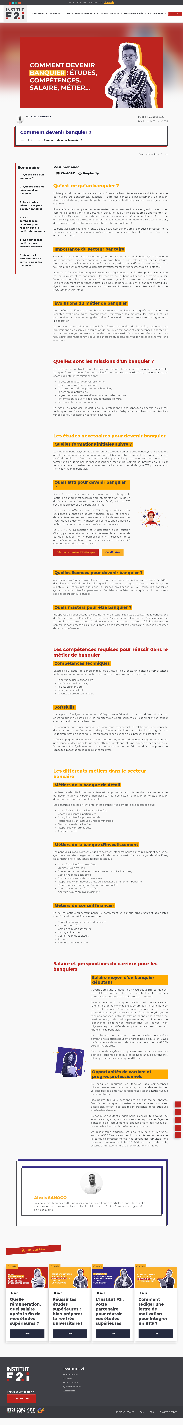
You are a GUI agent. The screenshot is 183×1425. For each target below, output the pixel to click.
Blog (38, 140)
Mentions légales (124, 1412)
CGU (142, 1412)
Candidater (21, 1398)
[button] (178, 1112)
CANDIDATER (175, 14)
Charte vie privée (168, 1412)
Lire (27, 1333)
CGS (152, 1412)
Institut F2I (26, 140)
